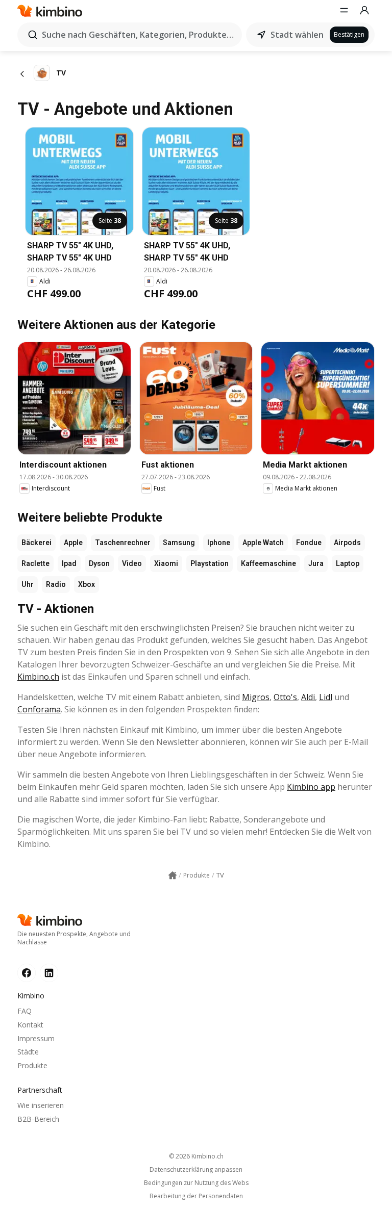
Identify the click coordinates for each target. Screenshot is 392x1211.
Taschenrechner (123, 542)
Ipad (69, 563)
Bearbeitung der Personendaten (196, 1196)
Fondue (309, 542)
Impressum (36, 1038)
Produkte (32, 1065)
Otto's (285, 697)
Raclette (35, 563)
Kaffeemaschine (268, 563)
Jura (316, 563)
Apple (73, 542)
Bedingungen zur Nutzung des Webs (196, 1183)
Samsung (179, 542)
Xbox (86, 584)
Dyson (99, 563)
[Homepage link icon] (172, 875)
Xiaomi (166, 563)
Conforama (39, 709)
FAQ (24, 1011)
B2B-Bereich (38, 1119)
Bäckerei (36, 542)
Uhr (27, 584)
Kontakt (30, 1024)
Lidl (325, 697)
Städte (28, 1052)
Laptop (347, 563)
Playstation (209, 563)
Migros (256, 697)
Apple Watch (263, 542)
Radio (56, 584)
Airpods (347, 542)
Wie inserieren (40, 1105)
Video (132, 563)
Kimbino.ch (38, 676)
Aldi (308, 697)
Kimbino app (311, 786)
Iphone (218, 542)
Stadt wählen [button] (297, 34)
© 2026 (196, 1156)
